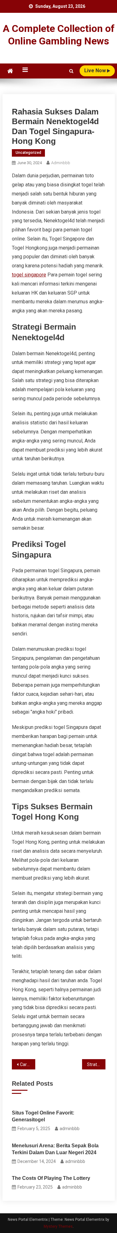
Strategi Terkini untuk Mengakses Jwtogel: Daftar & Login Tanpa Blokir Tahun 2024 (96, 1064)
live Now (95, 70)
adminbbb (60, 162)
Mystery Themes (58, 1226)
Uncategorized (28, 152)
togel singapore (29, 275)
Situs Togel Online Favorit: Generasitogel (43, 1116)
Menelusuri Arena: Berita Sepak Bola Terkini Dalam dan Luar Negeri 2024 (55, 1149)
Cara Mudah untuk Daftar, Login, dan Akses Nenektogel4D (27, 1064)
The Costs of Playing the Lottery (51, 1178)
